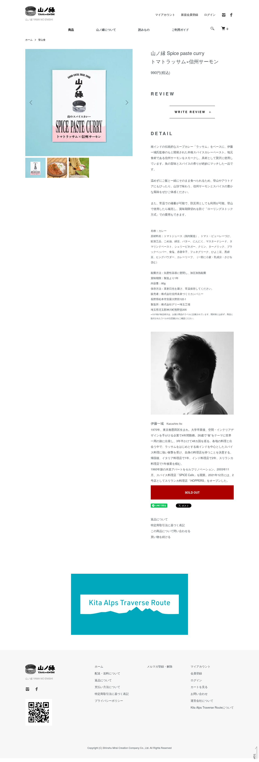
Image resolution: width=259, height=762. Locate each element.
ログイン (209, 15)
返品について (159, 519)
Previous (31, 102)
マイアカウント (165, 15)
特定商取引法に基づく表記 (168, 525)
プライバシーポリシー (109, 700)
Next (126, 102)
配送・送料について (107, 673)
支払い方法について (107, 687)
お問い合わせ (199, 694)
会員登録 (196, 673)
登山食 (42, 39)
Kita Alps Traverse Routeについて (212, 707)
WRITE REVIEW (190, 112)
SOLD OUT (192, 492)
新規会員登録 (189, 15)
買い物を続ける (161, 537)
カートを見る (199, 687)
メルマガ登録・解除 (159, 666)
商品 (71, 30)
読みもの (144, 30)
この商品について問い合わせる (170, 531)
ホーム (29, 39)
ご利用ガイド (180, 30)
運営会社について (202, 700)
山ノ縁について (106, 30)
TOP (254, 756)
